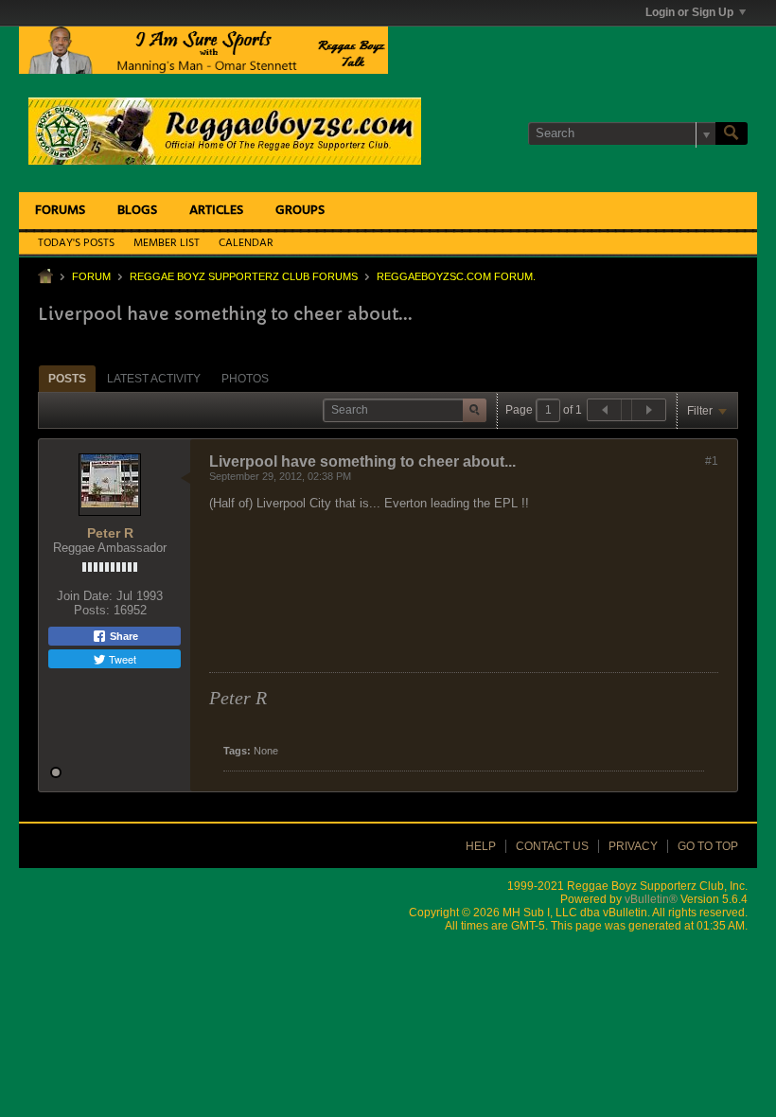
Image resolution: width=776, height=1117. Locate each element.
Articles (216, 211)
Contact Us (552, 846)
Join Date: (85, 596)
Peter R (110, 533)
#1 (711, 461)
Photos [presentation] (245, 378)
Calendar (246, 243)
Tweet (121, 658)
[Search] (731, 133)
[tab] (67, 378)
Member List (166, 243)
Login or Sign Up (689, 12)
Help (481, 846)
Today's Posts (76, 243)
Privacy (633, 846)
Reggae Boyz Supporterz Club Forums (244, 276)
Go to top (708, 846)
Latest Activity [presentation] (154, 378)
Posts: (92, 610)
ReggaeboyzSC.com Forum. (456, 276)
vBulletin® (651, 899)
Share (122, 636)
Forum (91, 276)
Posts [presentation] (67, 378)
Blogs (137, 211)
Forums (60, 211)
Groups (300, 211)
